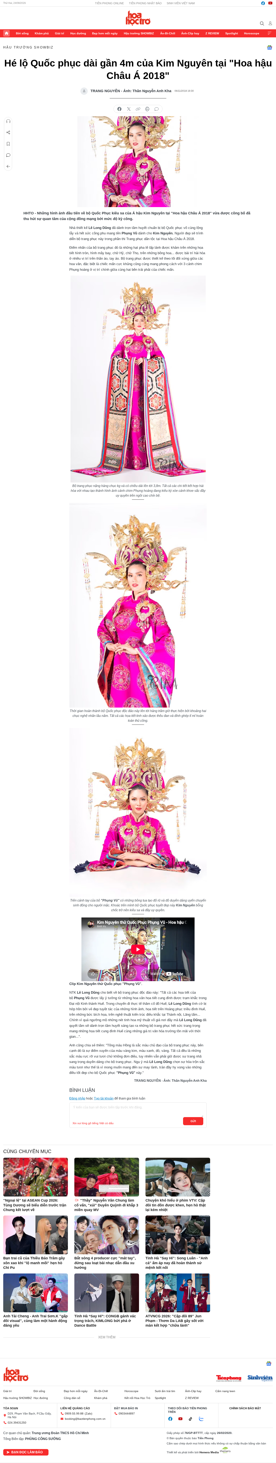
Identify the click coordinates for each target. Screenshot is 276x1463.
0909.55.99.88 (74, 1413)
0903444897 (127, 1413)
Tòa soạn (10, 1408)
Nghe (8, 121)
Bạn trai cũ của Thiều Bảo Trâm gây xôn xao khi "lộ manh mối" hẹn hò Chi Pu (34, 1263)
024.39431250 (17, 1422)
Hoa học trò (16, 1374)
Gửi (193, 1121)
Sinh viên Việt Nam (181, 3)
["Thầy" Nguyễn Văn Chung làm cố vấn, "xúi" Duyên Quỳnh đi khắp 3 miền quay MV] (106, 1177)
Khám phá (42, 33)
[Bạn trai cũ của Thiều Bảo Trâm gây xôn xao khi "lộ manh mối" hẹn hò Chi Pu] (35, 1234)
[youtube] (270, 3)
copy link (138, 109)
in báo (147, 109)
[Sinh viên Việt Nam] (260, 1378)
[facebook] (263, 3)
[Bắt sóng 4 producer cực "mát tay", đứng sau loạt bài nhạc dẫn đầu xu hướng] (106, 1234)
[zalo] (203, 1419)
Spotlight (231, 33)
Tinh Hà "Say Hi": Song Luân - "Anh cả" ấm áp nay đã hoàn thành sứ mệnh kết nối (176, 1263)
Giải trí (59, 33)
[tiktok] (192, 1419)
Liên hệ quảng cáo (75, 1408)
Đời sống (22, 33)
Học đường (78, 33)
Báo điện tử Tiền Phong (138, 18)
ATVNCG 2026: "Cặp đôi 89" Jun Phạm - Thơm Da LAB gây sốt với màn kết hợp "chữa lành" (174, 1321)
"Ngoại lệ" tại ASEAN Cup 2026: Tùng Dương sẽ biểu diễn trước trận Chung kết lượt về (34, 1205)
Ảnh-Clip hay (190, 33)
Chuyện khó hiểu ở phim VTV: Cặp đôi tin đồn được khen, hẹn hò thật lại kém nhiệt (175, 1205)
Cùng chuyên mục (27, 1151)
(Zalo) (88, 1413)
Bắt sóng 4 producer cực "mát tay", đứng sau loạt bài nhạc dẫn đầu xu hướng (105, 1263)
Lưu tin (8, 144)
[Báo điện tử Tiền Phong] (228, 1378)
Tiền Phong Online (109, 3)
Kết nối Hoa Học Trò (137, 1398)
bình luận (157, 109)
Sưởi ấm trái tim (165, 1391)
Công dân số (72, 1398)
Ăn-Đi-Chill (167, 33)
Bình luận (8, 155)
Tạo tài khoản (104, 1098)
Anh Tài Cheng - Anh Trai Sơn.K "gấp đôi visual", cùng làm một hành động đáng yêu (35, 1321)
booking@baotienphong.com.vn (85, 1418)
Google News (269, 47)
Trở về (8, 166)
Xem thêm (269, 33)
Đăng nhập (77, 1098)
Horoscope (251, 33)
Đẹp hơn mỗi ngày (105, 33)
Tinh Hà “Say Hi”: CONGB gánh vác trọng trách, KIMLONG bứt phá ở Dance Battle (105, 1321)
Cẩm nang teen (225, 1391)
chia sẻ (119, 109)
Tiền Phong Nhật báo (145, 3)
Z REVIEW (212, 33)
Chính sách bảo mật (245, 1408)
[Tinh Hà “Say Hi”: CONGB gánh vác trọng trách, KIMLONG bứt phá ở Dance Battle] (106, 1292)
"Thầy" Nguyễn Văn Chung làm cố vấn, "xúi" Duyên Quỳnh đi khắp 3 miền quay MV (106, 1205)
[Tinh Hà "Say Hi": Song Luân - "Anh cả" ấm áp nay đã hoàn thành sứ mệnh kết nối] (177, 1234)
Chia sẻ (8, 132)
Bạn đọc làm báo (27, 1452)
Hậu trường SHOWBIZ (139, 33)
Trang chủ (6, 33)
